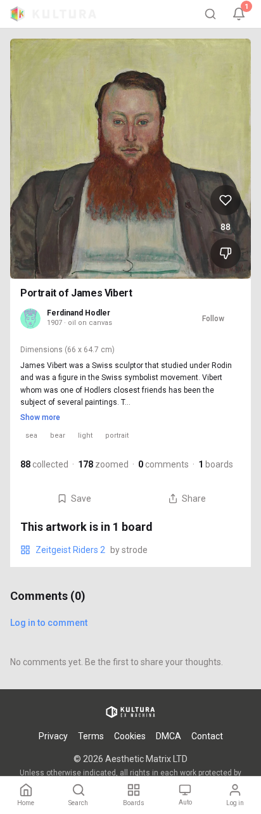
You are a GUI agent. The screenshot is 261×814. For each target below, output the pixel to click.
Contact (207, 736)
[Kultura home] (53, 14)
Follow (213, 318)
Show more (40, 417)
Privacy (53, 736)
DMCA (168, 736)
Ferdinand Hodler (78, 312)
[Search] (210, 14)
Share (194, 498)
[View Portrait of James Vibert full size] (130, 159)
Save (81, 498)
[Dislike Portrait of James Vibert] (225, 253)
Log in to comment (48, 623)
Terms (91, 736)
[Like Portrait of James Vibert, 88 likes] (225, 200)
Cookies (130, 736)
